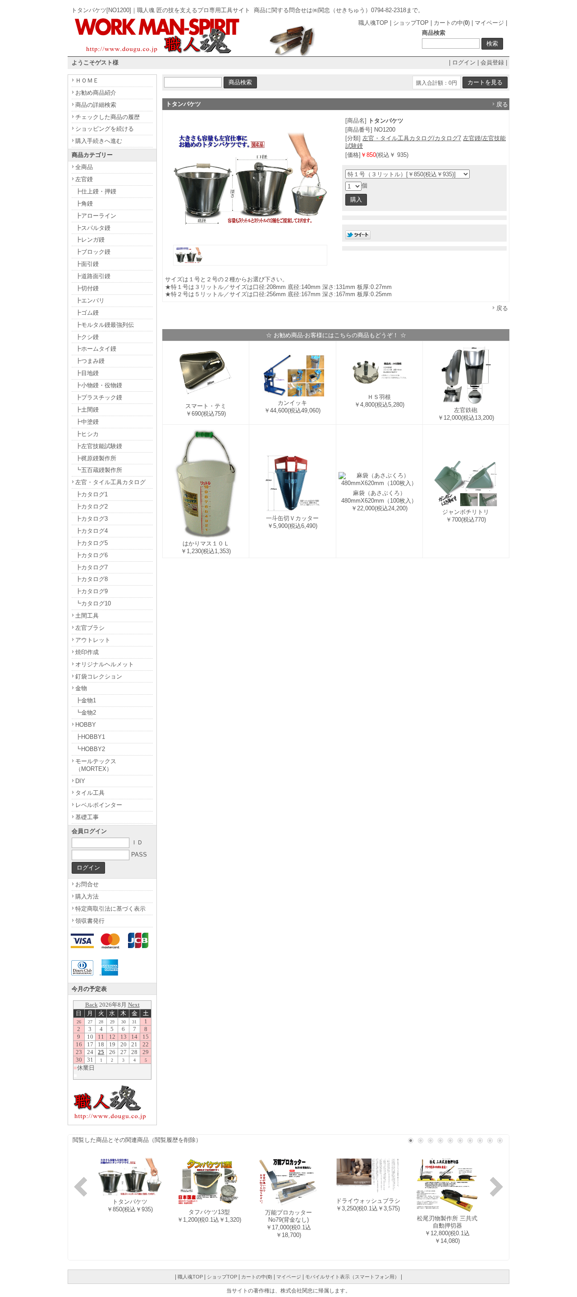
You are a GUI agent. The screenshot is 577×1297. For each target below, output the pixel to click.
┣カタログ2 (91, 506)
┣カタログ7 (91, 567)
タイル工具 (90, 792)
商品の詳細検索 (95, 104)
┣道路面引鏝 (92, 276)
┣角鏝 (84, 203)
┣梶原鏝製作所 (95, 458)
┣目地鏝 (87, 373)
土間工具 (87, 615)
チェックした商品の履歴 (107, 117)
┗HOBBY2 (90, 749)
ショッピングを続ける (104, 128)
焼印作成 (87, 652)
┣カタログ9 (91, 591)
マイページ (489, 22)
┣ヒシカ (87, 434)
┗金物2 (85, 712)
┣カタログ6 (91, 555)
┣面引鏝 (87, 264)
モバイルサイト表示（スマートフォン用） (352, 1276)
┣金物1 (85, 700)
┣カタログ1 (91, 494)
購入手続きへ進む (98, 140)
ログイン (464, 62)
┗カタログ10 (93, 603)
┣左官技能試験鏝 (98, 446)
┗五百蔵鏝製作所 (98, 470)
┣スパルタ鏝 (92, 228)
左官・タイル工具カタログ (110, 482)
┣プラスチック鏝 (98, 397)
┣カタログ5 (91, 543)
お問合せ (87, 884)
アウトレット (92, 640)
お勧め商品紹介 (95, 92)
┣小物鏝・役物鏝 (98, 385)
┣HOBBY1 (90, 736)
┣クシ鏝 (87, 337)
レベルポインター (98, 805)
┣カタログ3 (91, 518)
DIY (80, 781)
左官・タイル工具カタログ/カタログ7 (411, 138)
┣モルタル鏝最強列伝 (104, 324)
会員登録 (492, 62)
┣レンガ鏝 (90, 239)
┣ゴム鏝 (87, 312)
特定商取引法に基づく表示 (110, 908)
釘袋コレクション (98, 676)
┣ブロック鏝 (92, 251)
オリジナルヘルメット (104, 664)
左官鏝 (84, 179)
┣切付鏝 (87, 288)
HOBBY (85, 724)
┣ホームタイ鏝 (95, 348)
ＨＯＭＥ (87, 80)
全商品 (84, 167)
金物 (81, 688)
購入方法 (87, 896)
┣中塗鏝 (87, 421)
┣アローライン (95, 215)
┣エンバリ (90, 300)
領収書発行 (90, 920)
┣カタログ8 (91, 579)
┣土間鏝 (87, 409)
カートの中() (452, 22)
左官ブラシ (90, 627)
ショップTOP (411, 22)
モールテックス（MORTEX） (95, 765)
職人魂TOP (373, 22)
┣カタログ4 (91, 530)
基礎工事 (87, 817)
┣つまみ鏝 (90, 360)
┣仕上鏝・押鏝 (95, 191)
